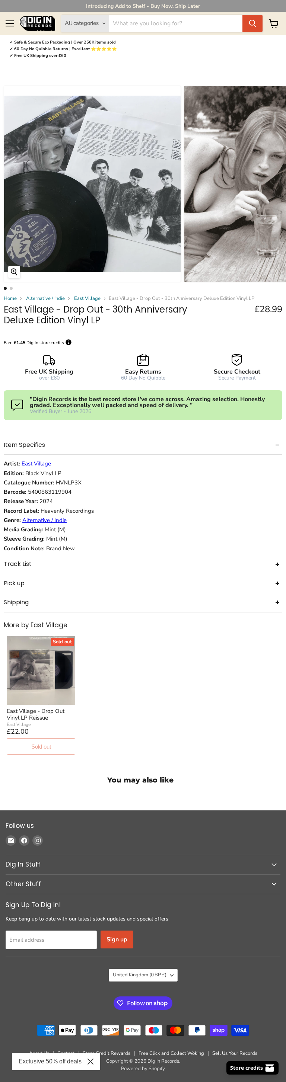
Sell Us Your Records (234, 1053)
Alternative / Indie (45, 298)
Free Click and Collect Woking (171, 1053)
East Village (87, 298)
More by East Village (35, 625)
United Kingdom (139, 974)
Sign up (117, 939)
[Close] (90, 1062)
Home (10, 298)
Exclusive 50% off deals (50, 1061)
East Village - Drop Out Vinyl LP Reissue (35, 714)
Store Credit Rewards (106, 1053)
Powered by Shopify (143, 1068)
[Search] (252, 23)
